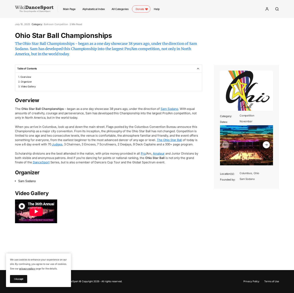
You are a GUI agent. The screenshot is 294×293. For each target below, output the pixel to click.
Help (157, 9)
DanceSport (41, 162)
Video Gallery (28, 86)
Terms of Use (271, 281)
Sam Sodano (169, 109)
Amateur (159, 153)
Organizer (26, 81)
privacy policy (27, 268)
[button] (225, 144)
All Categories (120, 9)
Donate (140, 9)
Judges (57, 144)
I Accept (18, 278)
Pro (143, 153)
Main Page (69, 9)
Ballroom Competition (56, 24)
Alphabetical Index (93, 9)
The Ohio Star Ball (169, 140)
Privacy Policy (251, 281)
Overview (25, 76)
